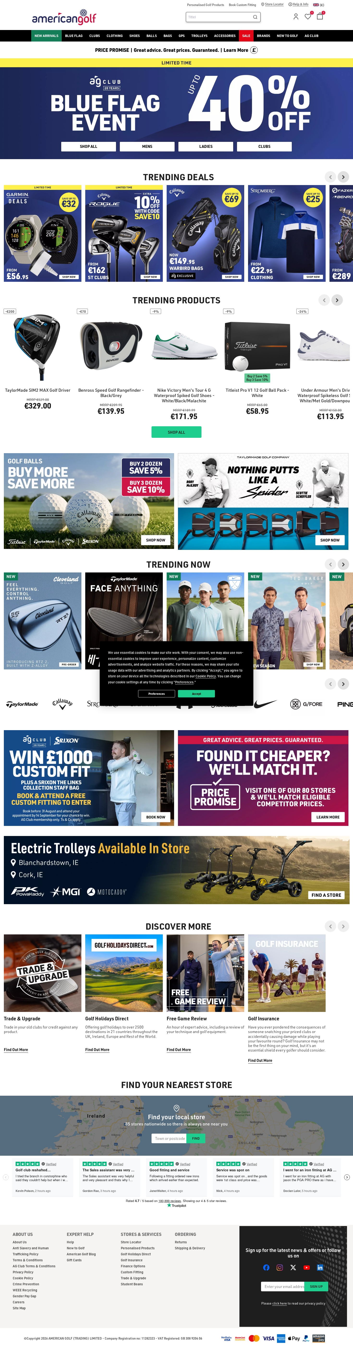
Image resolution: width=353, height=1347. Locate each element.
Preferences (156, 693)
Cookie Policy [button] (205, 676)
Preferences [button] (184, 682)
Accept (196, 693)
